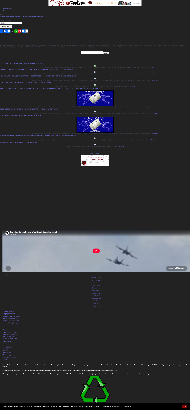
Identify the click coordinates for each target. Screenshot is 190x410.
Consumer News (96, 280)
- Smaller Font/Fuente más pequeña (33, 16)
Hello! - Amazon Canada (9, 333)
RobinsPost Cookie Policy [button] (121, 406)
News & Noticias (7, 8)
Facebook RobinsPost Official (11, 316)
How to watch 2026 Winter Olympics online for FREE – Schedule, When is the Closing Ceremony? (38, 76)
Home (4, 7)
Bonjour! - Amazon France (9, 338)
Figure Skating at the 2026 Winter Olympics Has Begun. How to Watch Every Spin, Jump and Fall (37, 69)
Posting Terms (6, 349)
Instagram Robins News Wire (10, 320)
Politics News (96, 288)
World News (96, 306)
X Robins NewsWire (8, 311)
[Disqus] (95, 196)
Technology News (96, 298)
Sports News (96, 296)
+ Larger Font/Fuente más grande (10, 16)
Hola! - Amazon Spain (8, 336)
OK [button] (185, 406)
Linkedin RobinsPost (8, 322)
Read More (152, 67)
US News (96, 301)
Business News (96, 277)
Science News (96, 293)
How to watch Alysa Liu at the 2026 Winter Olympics (20, 115)
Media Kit (5, 359)
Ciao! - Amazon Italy (8, 340)
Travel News (96, 303)
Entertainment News (96, 283)
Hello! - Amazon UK (8, 341)
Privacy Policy (6, 352)
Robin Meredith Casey (8, 356)
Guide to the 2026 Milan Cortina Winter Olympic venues (21, 63)
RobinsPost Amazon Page (10, 331)
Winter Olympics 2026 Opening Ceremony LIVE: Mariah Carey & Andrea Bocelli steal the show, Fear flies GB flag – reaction (49, 88)
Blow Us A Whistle (95, 153)
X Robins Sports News (8, 313)
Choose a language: (5, 20)
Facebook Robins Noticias (10, 315)
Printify (4, 329)
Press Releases (96, 290)
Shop (3, 10)
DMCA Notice (6, 350)
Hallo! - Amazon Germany (9, 334)
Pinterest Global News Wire (10, 318)
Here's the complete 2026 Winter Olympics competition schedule (25, 82)
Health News (96, 285)
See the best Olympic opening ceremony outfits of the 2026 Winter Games (29, 109)
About (4, 354)
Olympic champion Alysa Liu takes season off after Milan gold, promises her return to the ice (38, 136)
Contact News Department (10, 358)
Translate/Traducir (6, 26)
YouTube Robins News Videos (11, 324)
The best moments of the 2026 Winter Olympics (18, 142)
